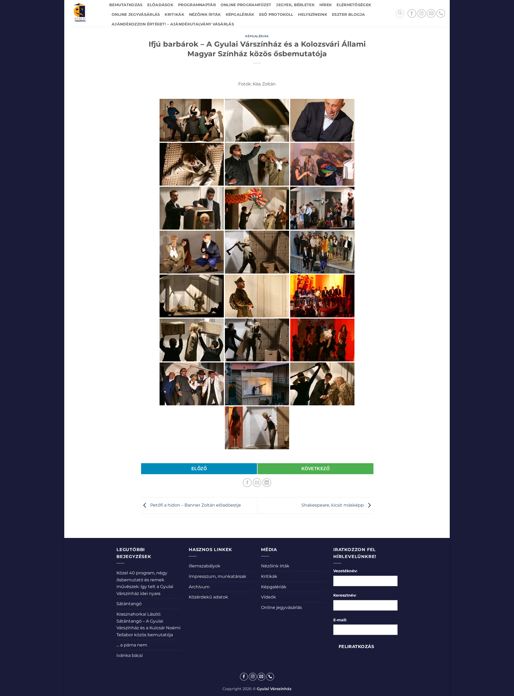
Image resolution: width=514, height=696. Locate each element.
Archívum (199, 586)
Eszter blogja (348, 14)
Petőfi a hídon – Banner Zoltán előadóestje (195, 505)
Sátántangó (129, 603)
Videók (268, 597)
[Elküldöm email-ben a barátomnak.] (257, 482)
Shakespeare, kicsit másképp (333, 505)
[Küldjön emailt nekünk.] (431, 13)
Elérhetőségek (354, 4)
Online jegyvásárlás (136, 14)
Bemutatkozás (125, 4)
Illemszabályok (204, 565)
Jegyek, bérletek (295, 4)
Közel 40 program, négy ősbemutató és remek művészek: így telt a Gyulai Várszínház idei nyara (144, 583)
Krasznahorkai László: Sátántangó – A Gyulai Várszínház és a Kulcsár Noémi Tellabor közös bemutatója (148, 624)
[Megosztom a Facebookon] (247, 482)
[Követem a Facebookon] (411, 13)
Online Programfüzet (246, 4)
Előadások (160, 4)
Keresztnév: (344, 595)
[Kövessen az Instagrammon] (421, 13)
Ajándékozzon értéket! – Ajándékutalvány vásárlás (173, 24)
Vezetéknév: (345, 570)
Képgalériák (240, 14)
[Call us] (440, 13)
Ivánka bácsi (129, 655)
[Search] (400, 13)
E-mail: (340, 620)
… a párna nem (131, 645)
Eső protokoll (276, 14)
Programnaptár (197, 4)
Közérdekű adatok (208, 597)
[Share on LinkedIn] (266, 482)
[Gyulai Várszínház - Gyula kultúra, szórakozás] (84, 13)
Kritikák (174, 14)
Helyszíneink (312, 14)
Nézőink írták (205, 14)
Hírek (325, 4)
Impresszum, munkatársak (217, 576)
